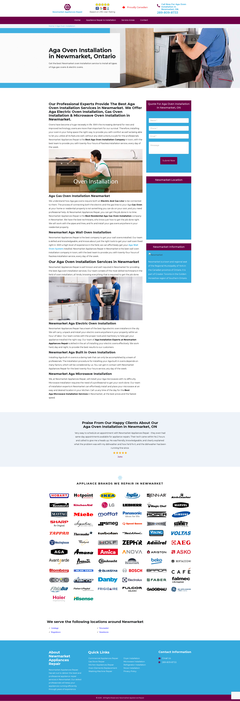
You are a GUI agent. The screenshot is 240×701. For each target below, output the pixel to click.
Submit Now (168, 160)
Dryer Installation (132, 658)
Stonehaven (103, 632)
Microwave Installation (134, 661)
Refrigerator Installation (135, 665)
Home (77, 20)
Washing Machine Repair (100, 671)
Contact (144, 20)
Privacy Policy (130, 671)
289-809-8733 (167, 12)
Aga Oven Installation (65, 26)
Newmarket (103, 628)
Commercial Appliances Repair (103, 658)
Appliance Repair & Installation (101, 20)
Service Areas (128, 20)
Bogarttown (55, 632)
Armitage (54, 628)
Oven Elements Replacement (102, 668)
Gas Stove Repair (96, 661)
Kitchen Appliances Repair (101, 665)
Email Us (166, 658)
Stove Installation (132, 668)
